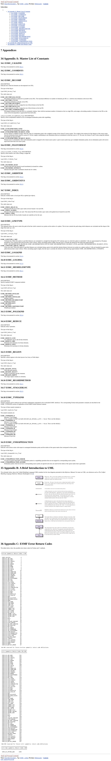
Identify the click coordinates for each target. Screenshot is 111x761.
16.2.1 (21, 384)
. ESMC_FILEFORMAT (19, 18)
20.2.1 (21, 271)
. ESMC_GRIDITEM (18, 19)
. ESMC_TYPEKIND (18, 39)
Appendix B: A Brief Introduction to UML (20, 43)
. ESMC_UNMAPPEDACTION (21, 41)
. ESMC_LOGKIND (18, 25)
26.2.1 (21, 67)
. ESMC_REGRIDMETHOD (20, 36)
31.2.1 (21, 256)
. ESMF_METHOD (18, 30)
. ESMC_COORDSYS (18, 14)
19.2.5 (21, 391)
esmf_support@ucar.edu (7, 759)
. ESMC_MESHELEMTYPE (20, 28)
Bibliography (38, 4)
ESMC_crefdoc (24, 4)
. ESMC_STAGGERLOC (19, 38)
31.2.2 (21, 263)
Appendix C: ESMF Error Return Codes (19, 44)
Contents (45, 4)
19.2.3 (21, 184)
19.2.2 (21, 177)
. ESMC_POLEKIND (18, 32)
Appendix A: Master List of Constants (19, 11)
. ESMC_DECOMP (17, 16)
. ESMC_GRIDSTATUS (19, 21)
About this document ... (10, 4)
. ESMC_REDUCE (18, 33)
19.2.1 (21, 74)
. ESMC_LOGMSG (18, 27)
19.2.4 (21, 315)
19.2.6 (21, 149)
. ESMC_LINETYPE (18, 24)
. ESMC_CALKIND (18, 13)
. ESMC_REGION (17, 35)
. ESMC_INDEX (17, 22)
